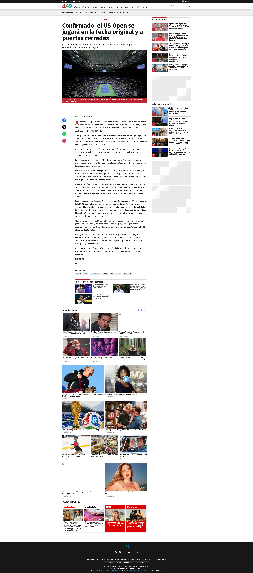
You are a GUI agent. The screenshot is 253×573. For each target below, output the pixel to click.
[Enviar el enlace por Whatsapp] (64, 134)
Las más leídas (159, 19)
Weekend (123, 559)
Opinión (119, 7)
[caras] (115, 507)
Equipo (132, 562)
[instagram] (116, 552)
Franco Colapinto (108, 13)
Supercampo (138, 559)
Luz (149, 559)
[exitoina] (73, 507)
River (91, 13)
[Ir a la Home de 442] (67, 8)
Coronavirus (127, 274)
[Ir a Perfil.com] (186, 2)
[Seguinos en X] (124, 552)
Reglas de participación (142, 562)
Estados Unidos (95, 274)
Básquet (95, 7)
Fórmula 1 (86, 7)
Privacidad (126, 562)
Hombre (117, 559)
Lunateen (157, 559)
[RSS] (133, 553)
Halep (105, 274)
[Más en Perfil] (74, 502)
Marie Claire (110, 559)
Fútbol (77, 7)
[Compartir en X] (64, 127)
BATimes (164, 559)
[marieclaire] (94, 507)
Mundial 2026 (129, 7)
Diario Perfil (90, 559)
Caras (97, 559)
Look (145, 559)
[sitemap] (138, 553)
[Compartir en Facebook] (64, 120)
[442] (126, 546)
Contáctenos (117, 562)
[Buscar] (189, 6)
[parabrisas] (136, 507)
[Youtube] (129, 553)
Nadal (86, 274)
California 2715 (99, 570)
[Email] (64, 141)
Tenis (102, 7)
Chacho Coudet (81, 13)
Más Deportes (142, 7)
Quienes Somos (108, 562)
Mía (152, 559)
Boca (97, 13)
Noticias (103, 559)
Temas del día (67, 13)
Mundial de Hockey (125, 13)
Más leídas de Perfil (162, 104)
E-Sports (110, 7)
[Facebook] (120, 552)
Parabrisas (131, 559)
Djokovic (78, 274)
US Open (118, 274)
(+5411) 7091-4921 (130, 570)
